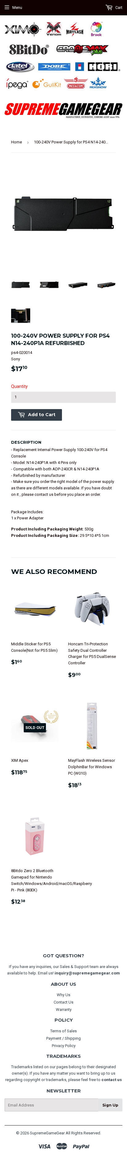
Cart (118, 7)
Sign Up (110, 1105)
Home (16, 142)
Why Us (63, 995)
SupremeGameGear (47, 1133)
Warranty (64, 1009)
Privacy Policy (64, 1045)
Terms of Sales (63, 1031)
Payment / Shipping (63, 1038)
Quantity (19, 386)
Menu (17, 7)
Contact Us (63, 1002)
